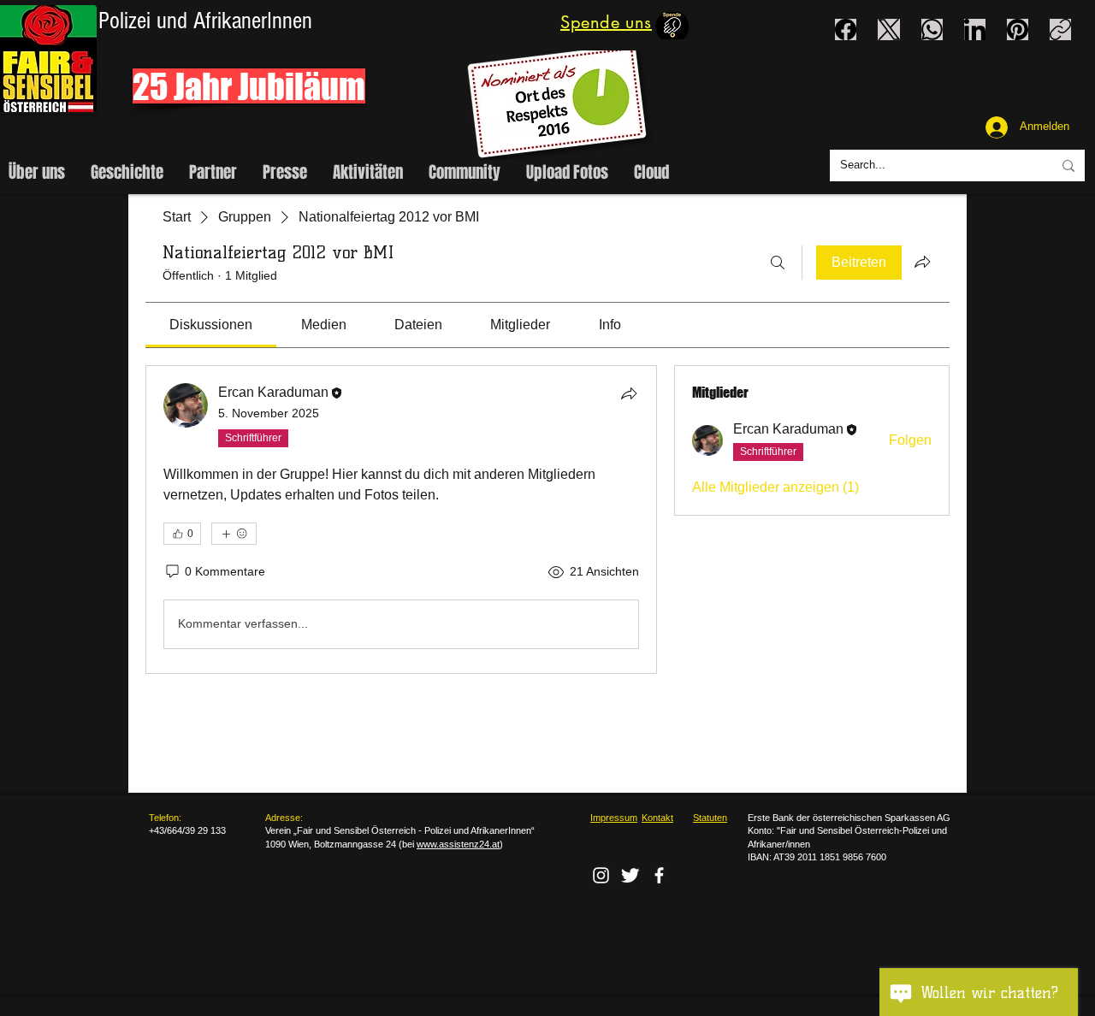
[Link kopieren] (1060, 29)
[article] (401, 519)
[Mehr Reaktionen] (234, 534)
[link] (210, 324)
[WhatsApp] (932, 29)
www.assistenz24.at (458, 844)
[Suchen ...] (777, 262)
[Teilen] (629, 393)
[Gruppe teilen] (922, 261)
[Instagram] (601, 875)
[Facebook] (845, 29)
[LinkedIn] (975, 29)
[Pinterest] (1017, 29)
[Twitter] (630, 875)
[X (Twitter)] (889, 29)
